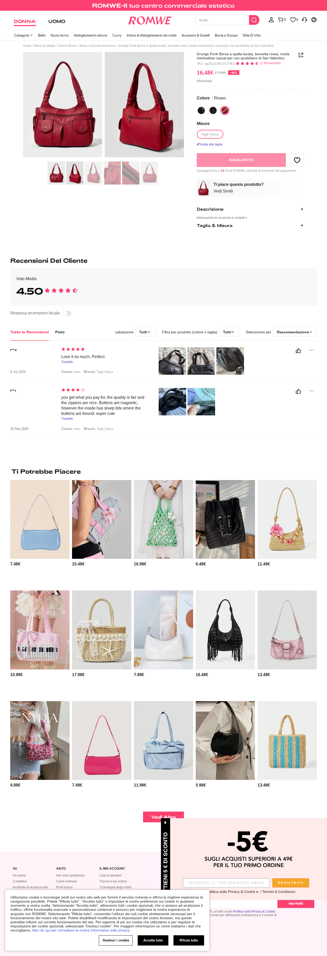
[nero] (201, 110)
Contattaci (20, 881)
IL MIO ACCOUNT (112, 868)
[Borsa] (287, 740)
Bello (41, 35)
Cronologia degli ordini (116, 887)
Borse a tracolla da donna (97, 46)
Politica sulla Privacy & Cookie (254, 911)
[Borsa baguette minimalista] (101, 740)
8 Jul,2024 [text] (18, 372)
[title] (163, 471)
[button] (297, 160)
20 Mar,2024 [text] (19, 429)
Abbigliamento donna (90, 35)
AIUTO (61, 868)
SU (15, 868)
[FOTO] (103, 105)
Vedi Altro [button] (163, 816)
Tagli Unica (98, 371)
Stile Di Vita (252, 35)
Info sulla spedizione (70, 875)
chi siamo (19, 875)
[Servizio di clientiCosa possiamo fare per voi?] (304, 19)
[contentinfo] (15, 564)
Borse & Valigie (44, 46)
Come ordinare (66, 881)
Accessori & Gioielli (196, 35)
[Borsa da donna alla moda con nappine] (225, 629)
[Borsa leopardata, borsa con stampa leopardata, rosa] (39, 740)
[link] (163, 6)
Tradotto (67, 362)
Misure (203, 123)
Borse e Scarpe (226, 35)
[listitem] (39, 533)
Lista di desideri (111, 875)
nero (70, 371)
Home (27, 46)
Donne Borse (67, 46)
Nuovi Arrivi (60, 35)
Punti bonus (64, 887)
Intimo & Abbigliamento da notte (152, 35)
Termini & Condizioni (278, 892)
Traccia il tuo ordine (113, 881)
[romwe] (149, 19)
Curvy (117, 35)
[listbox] (271, 19)
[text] (104, 349)
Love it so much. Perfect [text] (82, 357)
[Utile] (298, 351)
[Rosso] (224, 110)
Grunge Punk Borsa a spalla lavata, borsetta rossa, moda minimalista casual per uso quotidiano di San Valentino (243, 56)
